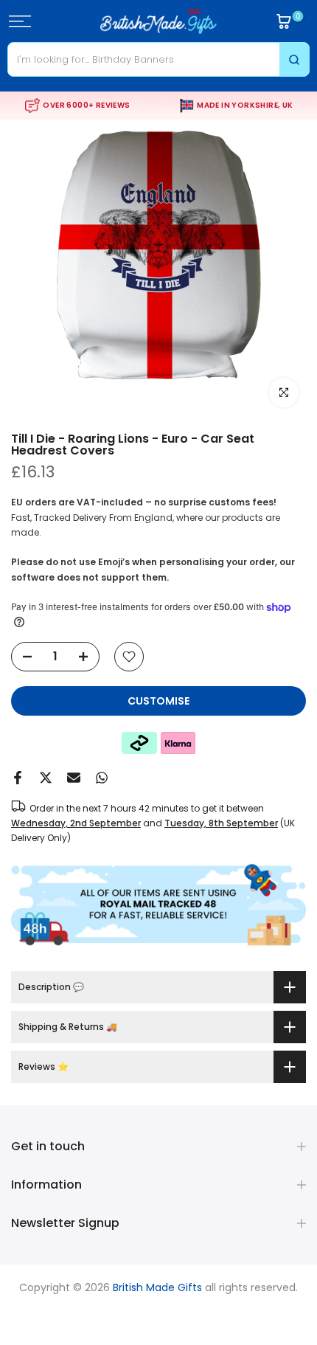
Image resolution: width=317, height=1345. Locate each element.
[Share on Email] (73, 777)
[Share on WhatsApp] (101, 777)
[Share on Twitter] (45, 777)
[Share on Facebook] (17, 777)
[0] (283, 21)
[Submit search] (294, 59)
